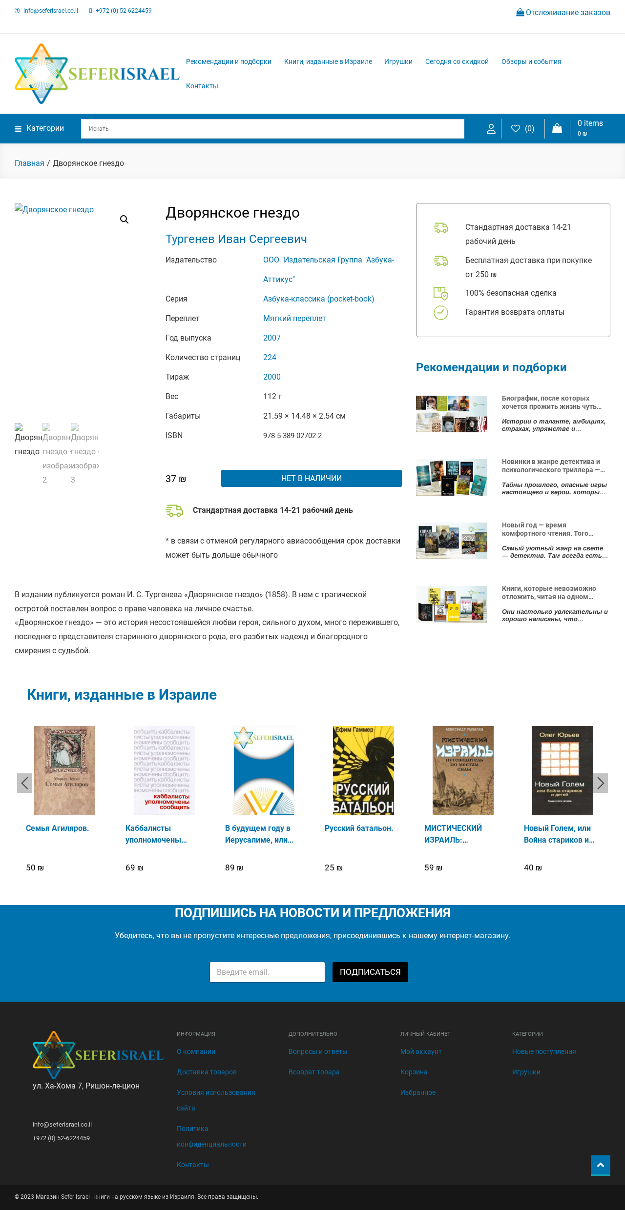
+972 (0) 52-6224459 (124, 10)
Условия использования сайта (216, 1100)
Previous (24, 783)
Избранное (418, 1092)
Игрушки (398, 61)
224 (269, 357)
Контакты (202, 86)
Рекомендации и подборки (228, 61)
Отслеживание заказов (567, 12)
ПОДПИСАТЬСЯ (370, 972)
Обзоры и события (531, 61)
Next (600, 783)
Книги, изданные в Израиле (328, 61)
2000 (272, 377)
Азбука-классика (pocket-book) (319, 298)
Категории (45, 128)
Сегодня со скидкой (457, 61)
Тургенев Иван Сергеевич (236, 239)
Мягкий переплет (294, 318)
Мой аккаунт (421, 1051)
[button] (124, 219)
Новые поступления (544, 1051)
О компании (196, 1051)
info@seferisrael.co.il (50, 10)
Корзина (414, 1072)
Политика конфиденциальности (212, 1136)
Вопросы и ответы (318, 1051)
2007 (272, 338)
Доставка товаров (207, 1072)
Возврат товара (314, 1072)
